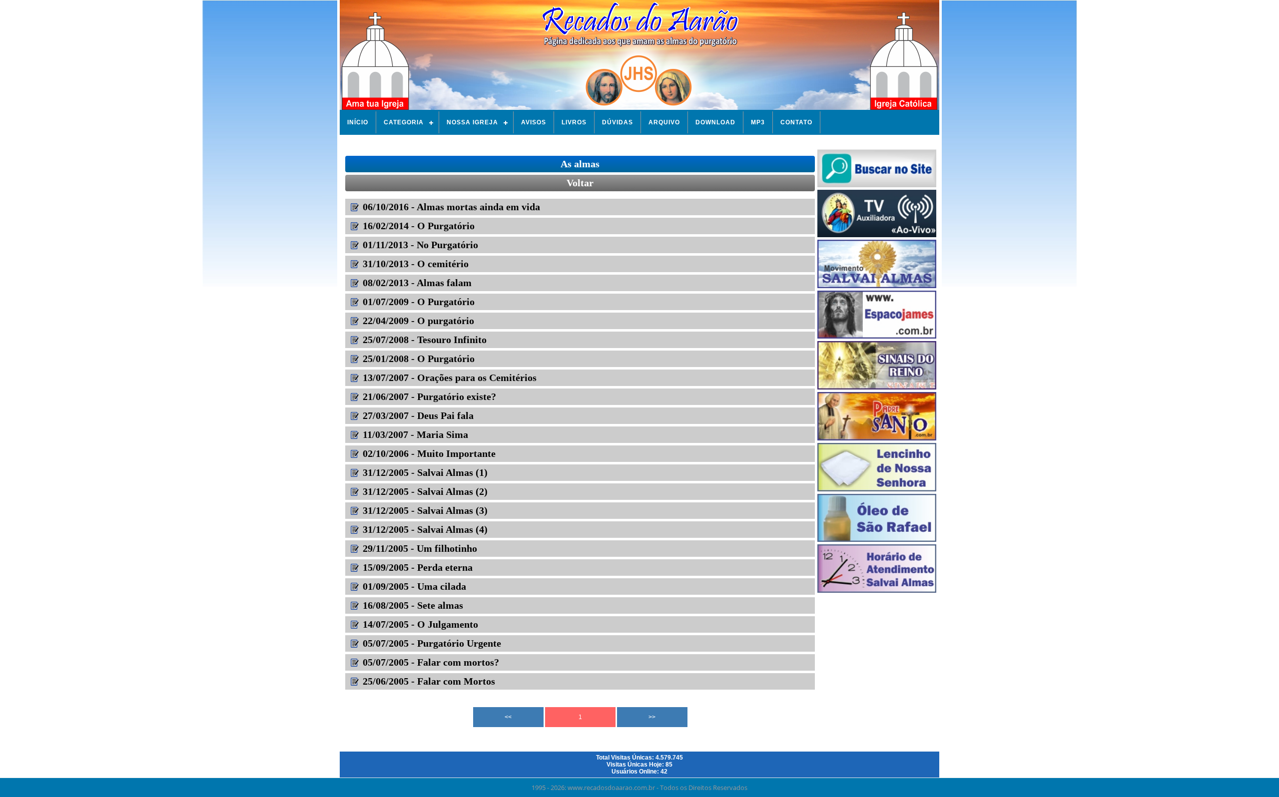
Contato (796, 122)
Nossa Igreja (472, 122)
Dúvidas (617, 122)
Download (715, 122)
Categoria (404, 122)
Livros (574, 122)
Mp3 (758, 122)
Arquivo (664, 122)
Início (357, 122)
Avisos (533, 122)
